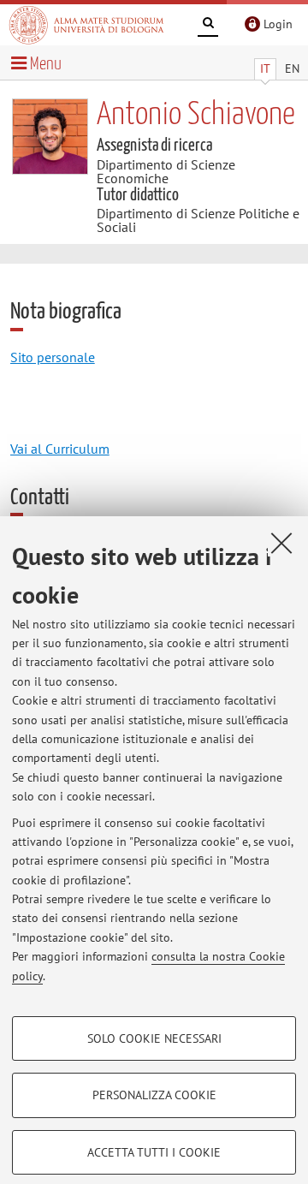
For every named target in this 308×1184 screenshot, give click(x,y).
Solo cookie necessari (154, 1038)
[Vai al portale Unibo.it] (86, 24)
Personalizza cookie (154, 1095)
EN (292, 68)
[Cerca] (208, 26)
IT (265, 68)
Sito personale (52, 357)
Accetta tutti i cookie (154, 1152)
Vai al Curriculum (60, 448)
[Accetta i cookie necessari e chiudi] (281, 542)
